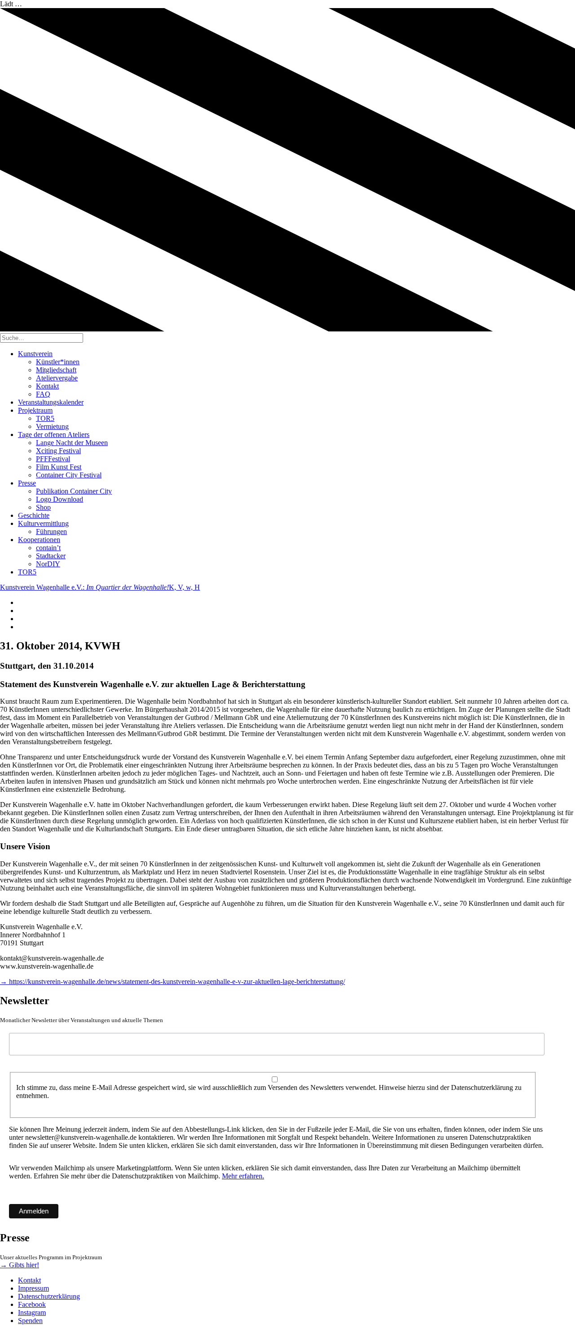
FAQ (43, 394)
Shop (43, 507)
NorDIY (48, 564)
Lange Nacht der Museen (72, 442)
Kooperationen (39, 539)
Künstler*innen (58, 362)
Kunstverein (35, 353)
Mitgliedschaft (56, 370)
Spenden (30, 1320)
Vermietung (52, 426)
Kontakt (47, 386)
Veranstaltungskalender (51, 402)
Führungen (51, 531)
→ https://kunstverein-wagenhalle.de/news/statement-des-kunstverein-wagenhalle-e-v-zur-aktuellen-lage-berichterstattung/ (172, 981)
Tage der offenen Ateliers (53, 434)
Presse (27, 483)
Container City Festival (69, 475)
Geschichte (33, 515)
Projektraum (35, 410)
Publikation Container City (74, 491)
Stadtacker (51, 556)
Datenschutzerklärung (49, 1296)
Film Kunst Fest (58, 467)
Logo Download (59, 499)
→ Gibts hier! (19, 1265)
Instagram (32, 1312)
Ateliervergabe (57, 378)
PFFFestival (53, 459)
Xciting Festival (58, 450)
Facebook (32, 1304)
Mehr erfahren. (243, 1176)
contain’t (48, 547)
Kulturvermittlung (43, 523)
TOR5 (45, 418)
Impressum (33, 1288)
